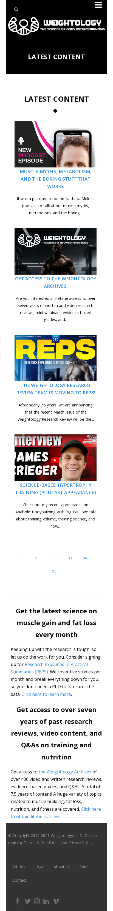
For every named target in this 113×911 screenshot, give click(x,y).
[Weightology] (56, 37)
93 (70, 557)
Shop (84, 866)
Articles (18, 866)
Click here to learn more (46, 694)
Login (39, 866)
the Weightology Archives (65, 772)
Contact (19, 880)
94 (85, 557)
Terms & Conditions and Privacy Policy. (58, 842)
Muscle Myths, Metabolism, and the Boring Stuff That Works (56, 178)
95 (54, 571)
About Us (62, 866)
